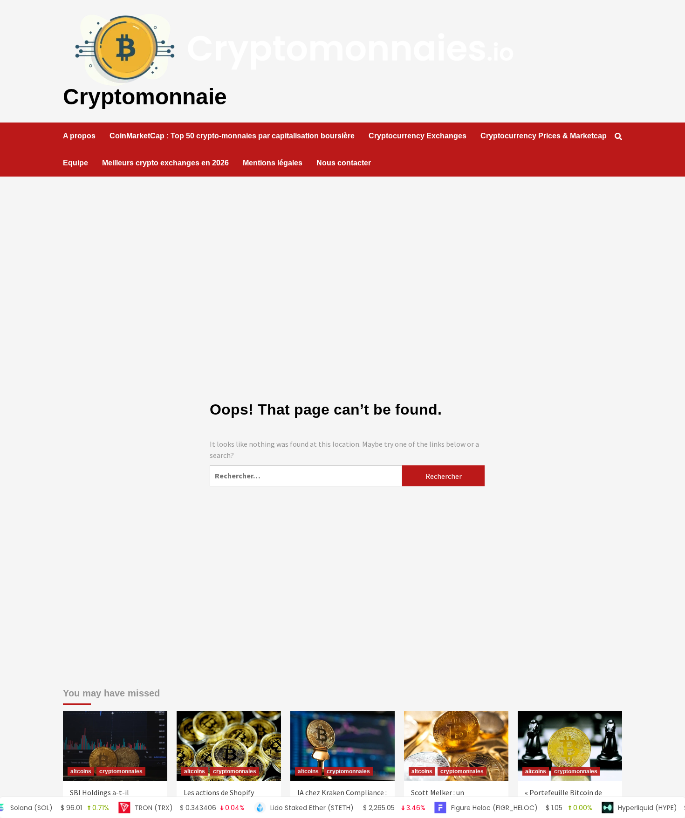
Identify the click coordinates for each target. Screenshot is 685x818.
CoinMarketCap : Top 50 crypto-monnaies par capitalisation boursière (232, 136)
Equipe (75, 163)
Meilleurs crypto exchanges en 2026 (165, 163)
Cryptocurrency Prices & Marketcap (543, 136)
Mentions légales (272, 163)
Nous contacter (343, 163)
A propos (79, 136)
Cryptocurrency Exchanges (417, 136)
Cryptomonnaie (145, 96)
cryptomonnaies (121, 771)
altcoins (80, 771)
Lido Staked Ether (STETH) (326, 807)
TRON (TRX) (168, 807)
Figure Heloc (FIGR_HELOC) (499, 807)
